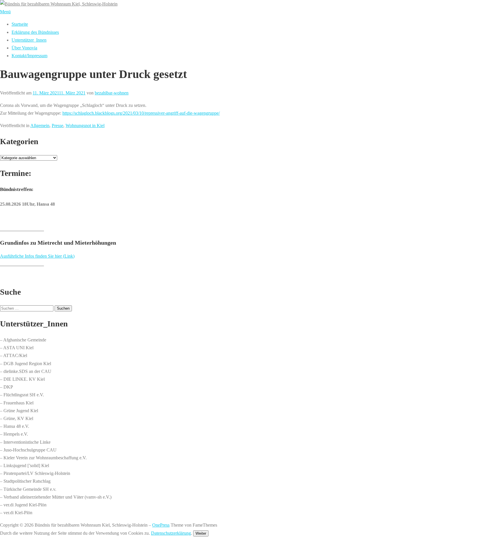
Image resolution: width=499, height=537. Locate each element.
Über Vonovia (24, 47)
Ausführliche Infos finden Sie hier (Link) (37, 256)
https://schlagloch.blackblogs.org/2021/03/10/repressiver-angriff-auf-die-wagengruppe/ (141, 113)
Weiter (200, 533)
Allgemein (39, 125)
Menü (5, 11)
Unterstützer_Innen (29, 40)
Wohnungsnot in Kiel (85, 125)
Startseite (20, 24)
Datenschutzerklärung (171, 533)
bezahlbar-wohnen (112, 92)
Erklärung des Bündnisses (35, 32)
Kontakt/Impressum (29, 55)
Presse (57, 125)
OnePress (161, 525)
